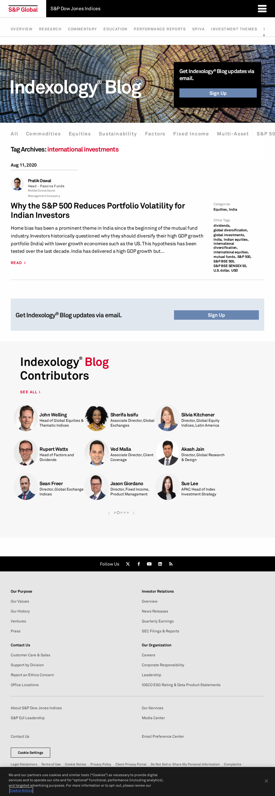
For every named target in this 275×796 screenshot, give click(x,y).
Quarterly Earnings (158, 621)
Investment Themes (234, 29)
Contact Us (20, 736)
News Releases (155, 611)
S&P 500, (244, 257)
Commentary (82, 29)
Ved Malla (120, 449)
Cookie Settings (30, 752)
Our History (20, 611)
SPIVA (198, 29)
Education (115, 29)
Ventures (18, 621)
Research (50, 29)
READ (16, 263)
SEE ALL (29, 392)
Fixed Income (191, 133)
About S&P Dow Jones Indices (36, 708)
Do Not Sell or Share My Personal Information (185, 764)
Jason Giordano (126, 483)
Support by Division (27, 665)
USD (234, 270)
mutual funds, (225, 257)
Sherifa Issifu (124, 414)
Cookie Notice (75, 764)
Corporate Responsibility (163, 665)
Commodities (43, 133)
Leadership (151, 675)
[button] (109, 510)
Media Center (153, 718)
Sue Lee (189, 483)
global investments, (229, 235)
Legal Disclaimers (24, 764)
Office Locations (25, 685)
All (14, 133)
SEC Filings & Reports (160, 631)
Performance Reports (160, 29)
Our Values (20, 601)
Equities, (221, 209)
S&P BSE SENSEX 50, (230, 266)
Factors (155, 133)
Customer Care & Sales (30, 655)
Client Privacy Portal (130, 764)
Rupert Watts (53, 449)
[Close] (266, 781)
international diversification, (226, 246)
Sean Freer (51, 483)
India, (218, 239)
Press (15, 631)
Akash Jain (192, 449)
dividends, (222, 226)
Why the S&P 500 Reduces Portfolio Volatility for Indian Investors (98, 210)
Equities (80, 133)
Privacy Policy (101, 764)
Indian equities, (236, 239)
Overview (21, 29)
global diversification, (231, 230)
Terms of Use (51, 764)
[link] (128, 564)
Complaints (232, 764)
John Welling (53, 414)
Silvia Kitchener (198, 414)
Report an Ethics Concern (32, 675)
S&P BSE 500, (224, 261)
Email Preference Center (163, 736)
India (233, 209)
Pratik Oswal (39, 180)
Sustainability (118, 133)
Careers (148, 655)
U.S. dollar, (222, 270)
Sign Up (218, 93)
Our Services (152, 708)
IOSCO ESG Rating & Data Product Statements (181, 685)
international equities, (231, 252)
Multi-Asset (233, 133)
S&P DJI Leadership (28, 718)
